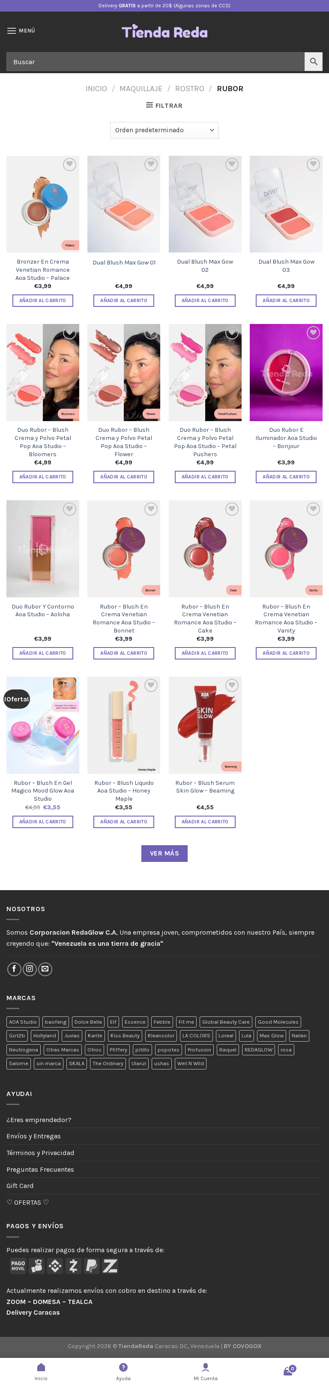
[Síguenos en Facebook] (14, 969)
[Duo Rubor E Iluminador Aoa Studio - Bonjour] (286, 372)
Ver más (164, 853)
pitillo (142, 1049)
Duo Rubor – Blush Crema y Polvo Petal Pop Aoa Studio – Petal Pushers (205, 441)
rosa (286, 1049)
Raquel (227, 1049)
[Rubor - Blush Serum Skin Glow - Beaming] (205, 725)
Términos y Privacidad (40, 1153)
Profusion (199, 1049)
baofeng (55, 1022)
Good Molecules (278, 1022)
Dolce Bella (88, 1022)
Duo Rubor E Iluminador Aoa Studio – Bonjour (286, 437)
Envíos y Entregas (33, 1136)
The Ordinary (108, 1063)
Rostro (189, 88)
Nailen (299, 1035)
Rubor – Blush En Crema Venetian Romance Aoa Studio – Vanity (286, 618)
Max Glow (272, 1035)
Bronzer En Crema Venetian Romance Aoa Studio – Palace (42, 269)
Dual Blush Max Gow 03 (286, 265)
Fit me (186, 1022)
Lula (246, 1035)
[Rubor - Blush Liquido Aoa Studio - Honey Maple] (123, 725)
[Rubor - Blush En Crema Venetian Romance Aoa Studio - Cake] (205, 548)
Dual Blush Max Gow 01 (124, 262)
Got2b (17, 1035)
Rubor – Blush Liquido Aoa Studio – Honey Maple (124, 790)
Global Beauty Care (226, 1022)
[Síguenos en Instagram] (30, 969)
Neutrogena (23, 1049)
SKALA (76, 1063)
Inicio (96, 88)
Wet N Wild (190, 1063)
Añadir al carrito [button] (42, 300)
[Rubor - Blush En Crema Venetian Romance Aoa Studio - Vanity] (286, 548)
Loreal (225, 1035)
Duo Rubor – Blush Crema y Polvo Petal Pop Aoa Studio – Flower (124, 441)
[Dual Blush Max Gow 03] (286, 204)
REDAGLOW (258, 1049)
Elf (113, 1022)
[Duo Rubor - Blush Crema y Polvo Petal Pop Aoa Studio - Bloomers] (42, 372)
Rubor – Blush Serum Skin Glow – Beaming (205, 787)
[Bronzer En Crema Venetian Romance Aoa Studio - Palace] (42, 204)
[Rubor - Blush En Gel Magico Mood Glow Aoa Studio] (42, 725)
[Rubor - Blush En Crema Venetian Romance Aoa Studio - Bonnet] (123, 548)
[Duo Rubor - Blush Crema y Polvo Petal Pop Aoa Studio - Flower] (123, 372)
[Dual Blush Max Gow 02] (205, 204)
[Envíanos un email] (45, 969)
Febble (162, 1022)
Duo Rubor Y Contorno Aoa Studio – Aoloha (43, 610)
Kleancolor (161, 1035)
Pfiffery (118, 1049)
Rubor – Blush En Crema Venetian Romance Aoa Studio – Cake (205, 618)
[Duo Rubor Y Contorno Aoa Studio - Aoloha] (42, 548)
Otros (94, 1049)
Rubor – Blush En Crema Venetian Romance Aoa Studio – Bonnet (124, 618)
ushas (161, 1063)
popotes (168, 1049)
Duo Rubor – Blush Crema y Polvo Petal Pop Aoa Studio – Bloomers (43, 441)
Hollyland (44, 1035)
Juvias (72, 1035)
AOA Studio (23, 1022)
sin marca (48, 1063)
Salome (18, 1063)
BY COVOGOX (243, 1346)
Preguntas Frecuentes (40, 1169)
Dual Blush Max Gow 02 (205, 265)
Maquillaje (141, 88)
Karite (95, 1035)
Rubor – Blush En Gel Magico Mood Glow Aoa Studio (42, 790)
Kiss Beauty (125, 1035)
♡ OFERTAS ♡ (27, 1202)
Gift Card (20, 1186)
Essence (135, 1022)
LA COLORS (196, 1035)
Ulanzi (139, 1063)
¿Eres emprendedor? (39, 1120)
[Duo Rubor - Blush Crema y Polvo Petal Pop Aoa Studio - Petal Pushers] (205, 372)
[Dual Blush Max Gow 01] (123, 204)
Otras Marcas (62, 1049)
